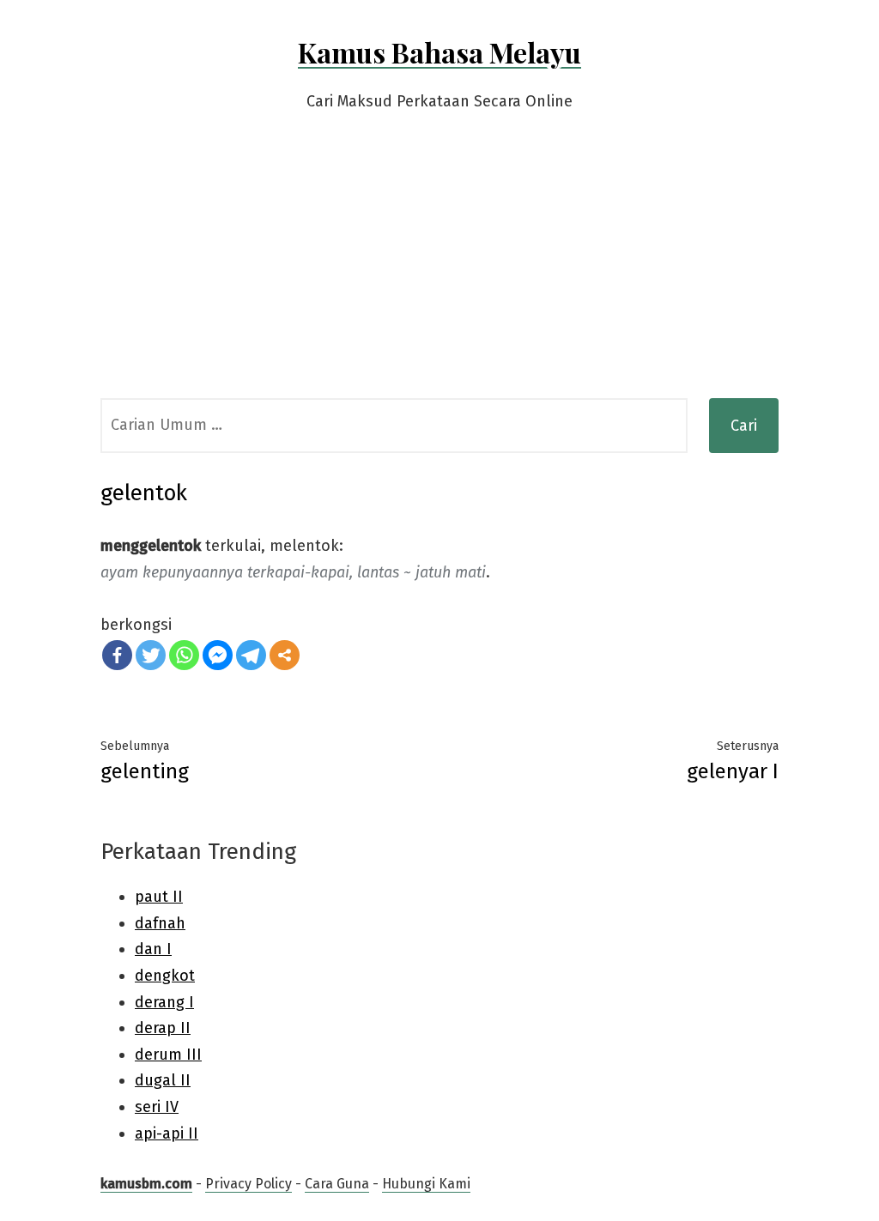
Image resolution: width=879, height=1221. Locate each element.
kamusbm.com (146, 1184)
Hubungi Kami (426, 1184)
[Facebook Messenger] (218, 655)
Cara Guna (337, 1184)
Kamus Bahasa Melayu (439, 51)
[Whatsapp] (184, 655)
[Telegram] (251, 655)
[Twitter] (151, 655)
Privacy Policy (248, 1184)
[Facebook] (117, 655)
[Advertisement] (439, 269)
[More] (285, 655)
